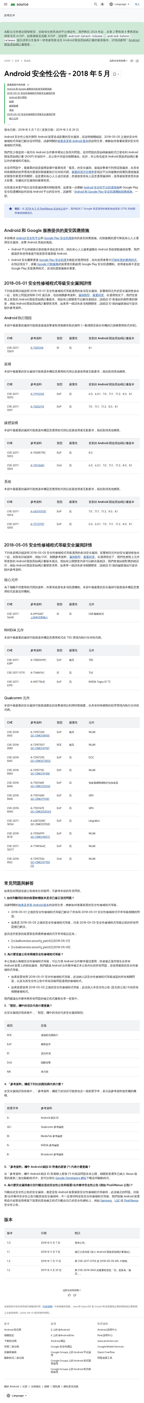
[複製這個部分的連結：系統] (14, 482)
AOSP (7, 60)
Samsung (106, 1200)
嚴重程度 (98, 295)
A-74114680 (37, 465)
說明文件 (9, 15)
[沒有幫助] (137, 61)
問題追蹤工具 (104, 1357)
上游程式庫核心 (39, 617)
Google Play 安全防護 (57, 238)
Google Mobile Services (110, 1346)
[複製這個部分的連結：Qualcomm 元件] (33, 698)
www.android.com (107, 1340)
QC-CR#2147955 (40, 862)
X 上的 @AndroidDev (62, 1335)
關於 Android (11, 1386)
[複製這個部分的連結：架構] (14, 364)
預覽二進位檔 (11, 1346)
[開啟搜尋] (96, 4)
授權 (46, 1386)
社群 (24, 1386)
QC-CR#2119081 (40, 799)
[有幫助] (132, 61)
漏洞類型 (84, 295)
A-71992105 (37, 394)
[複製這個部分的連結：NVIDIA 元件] (27, 630)
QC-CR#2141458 (40, 773)
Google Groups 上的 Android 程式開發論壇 (71, 1362)
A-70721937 (37, 524)
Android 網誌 (58, 1340)
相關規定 (9, 1335)
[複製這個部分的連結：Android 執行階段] (35, 318)
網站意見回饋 (71, 1386)
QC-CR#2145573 (40, 837)
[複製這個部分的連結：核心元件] (21, 580)
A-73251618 (37, 347)
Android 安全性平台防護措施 (101, 187)
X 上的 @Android (60, 1329)
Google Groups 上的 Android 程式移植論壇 (71, 1370)
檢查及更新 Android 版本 (73, 141)
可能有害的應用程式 (124, 260)
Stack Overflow (106, 1352)
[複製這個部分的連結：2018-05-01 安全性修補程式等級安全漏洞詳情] (95, 284)
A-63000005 (38, 511)
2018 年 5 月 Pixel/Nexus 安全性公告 (45, 208)
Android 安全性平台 (28, 238)
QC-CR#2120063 (40, 786)
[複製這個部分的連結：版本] (16, 1220)
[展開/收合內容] (28, 85)
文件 (17, 60)
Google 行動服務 (47, 264)
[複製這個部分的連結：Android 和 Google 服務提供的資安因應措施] (92, 231)
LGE (117, 1200)
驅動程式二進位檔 (14, 1357)
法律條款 (36, 1386)
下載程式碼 (10, 1340)
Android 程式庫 (12, 1329)
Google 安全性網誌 (61, 1346)
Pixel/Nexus (131, 1200)
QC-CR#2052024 (41, 811)
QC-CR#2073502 (41, 761)
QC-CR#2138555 (40, 735)
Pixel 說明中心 (105, 1335)
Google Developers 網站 (70, 1178)
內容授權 (47, 1306)
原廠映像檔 (10, 1352)
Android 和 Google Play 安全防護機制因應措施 (103, 192)
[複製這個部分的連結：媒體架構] (21, 423)
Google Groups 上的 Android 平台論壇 (71, 1354)
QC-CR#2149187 (40, 748)
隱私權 (56, 1386)
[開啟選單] (5, 4)
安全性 (27, 60)
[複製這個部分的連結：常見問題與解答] (37, 883)
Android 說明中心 (107, 1329)
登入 (137, 4)
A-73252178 (37, 406)
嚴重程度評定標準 (83, 172)
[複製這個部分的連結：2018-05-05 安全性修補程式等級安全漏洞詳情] (95, 545)
